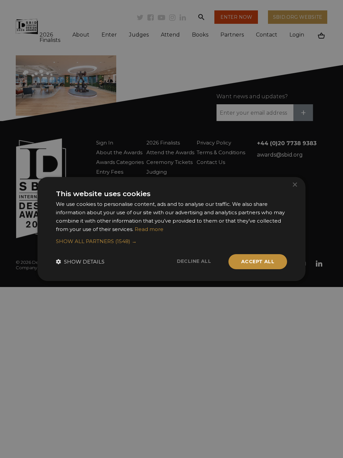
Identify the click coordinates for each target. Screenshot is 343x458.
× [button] (294, 184)
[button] (171, 241)
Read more (149, 229)
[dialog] (171, 229)
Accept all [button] (257, 262)
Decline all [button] (194, 261)
